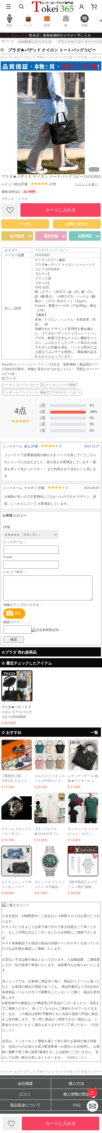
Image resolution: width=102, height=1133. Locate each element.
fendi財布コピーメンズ (34, 42)
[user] (81, 7)
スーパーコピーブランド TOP (21, 57)
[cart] (94, 7)
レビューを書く (86, 184)
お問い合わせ (76, 224)
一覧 (94, 732)
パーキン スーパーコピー (20, 385)
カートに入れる (60, 210)
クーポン (25, 224)
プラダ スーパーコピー (51, 250)
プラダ (22, 199)
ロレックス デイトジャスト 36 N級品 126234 (50, 887)
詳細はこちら (77, 1057)
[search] (22, 7)
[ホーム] (92, 1092)
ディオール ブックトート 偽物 (24, 392)
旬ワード (7, 41)
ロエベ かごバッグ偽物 (58, 385)
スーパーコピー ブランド (31, 364)
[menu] (8, 7)
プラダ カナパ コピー (64, 392)
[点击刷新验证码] (45, 630)
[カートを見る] (92, 1106)
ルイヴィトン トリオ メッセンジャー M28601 (16, 887)
